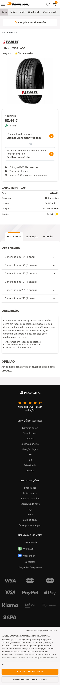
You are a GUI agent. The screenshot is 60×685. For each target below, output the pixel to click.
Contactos (30, 561)
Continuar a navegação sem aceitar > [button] (41, 630)
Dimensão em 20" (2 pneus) (21, 290)
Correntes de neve (30, 503)
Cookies (30, 470)
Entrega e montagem (30, 525)
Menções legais (30, 449)
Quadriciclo (34, 12)
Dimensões (14, 237)
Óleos (30, 514)
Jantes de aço (30, 493)
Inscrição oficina (30, 443)
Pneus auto (30, 487)
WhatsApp (28, 548)
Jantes (13, 12)
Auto (4, 12)
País (30, 459)
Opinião (48, 237)
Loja (30, 509)
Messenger (29, 555)
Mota (22, 12)
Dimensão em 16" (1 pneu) (20, 257)
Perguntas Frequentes (30, 567)
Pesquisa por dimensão (31, 22)
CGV (30, 454)
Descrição (32, 237)
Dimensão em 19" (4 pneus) (21, 281)
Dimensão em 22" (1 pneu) (20, 298)
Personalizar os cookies (30, 679)
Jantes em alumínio (30, 498)
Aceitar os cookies (30, 671)
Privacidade (30, 465)
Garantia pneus (30, 427)
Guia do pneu (30, 433)
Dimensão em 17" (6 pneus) (21, 265)
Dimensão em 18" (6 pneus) (21, 273)
